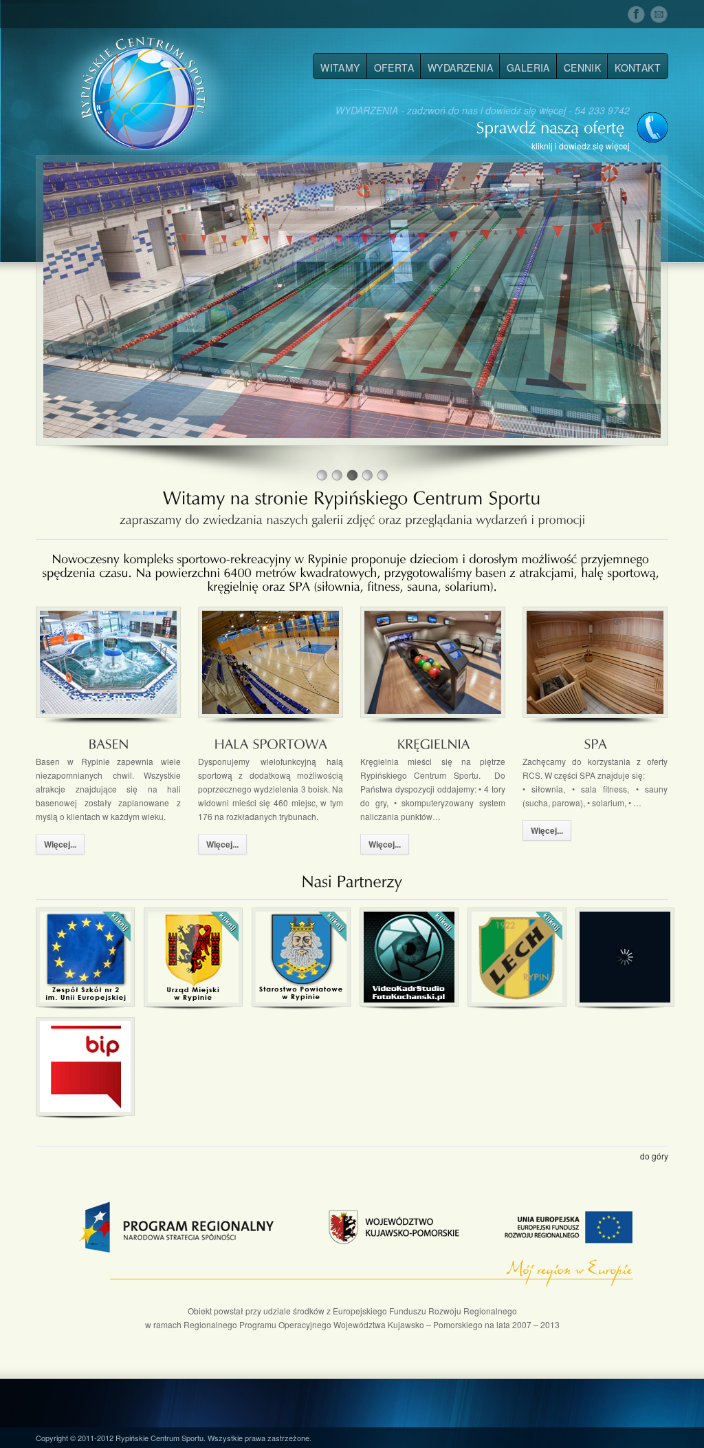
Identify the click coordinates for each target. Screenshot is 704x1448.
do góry (654, 1156)
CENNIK (582, 67)
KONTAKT (638, 67)
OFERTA (394, 67)
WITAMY (340, 67)
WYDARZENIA (460, 67)
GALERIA (528, 67)
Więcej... (60, 844)
